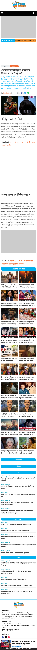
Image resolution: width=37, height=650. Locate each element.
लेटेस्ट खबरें (18, 460)
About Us (5, 610)
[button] (2, 13)
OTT (18, 557)
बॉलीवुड (13, 66)
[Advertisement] (18, 168)
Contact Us (6, 621)
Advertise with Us (10, 648)
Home (4, 66)
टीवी (18, 473)
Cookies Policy (19, 648)
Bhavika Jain (7, 93)
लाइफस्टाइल (18, 519)
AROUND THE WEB (18, 269)
